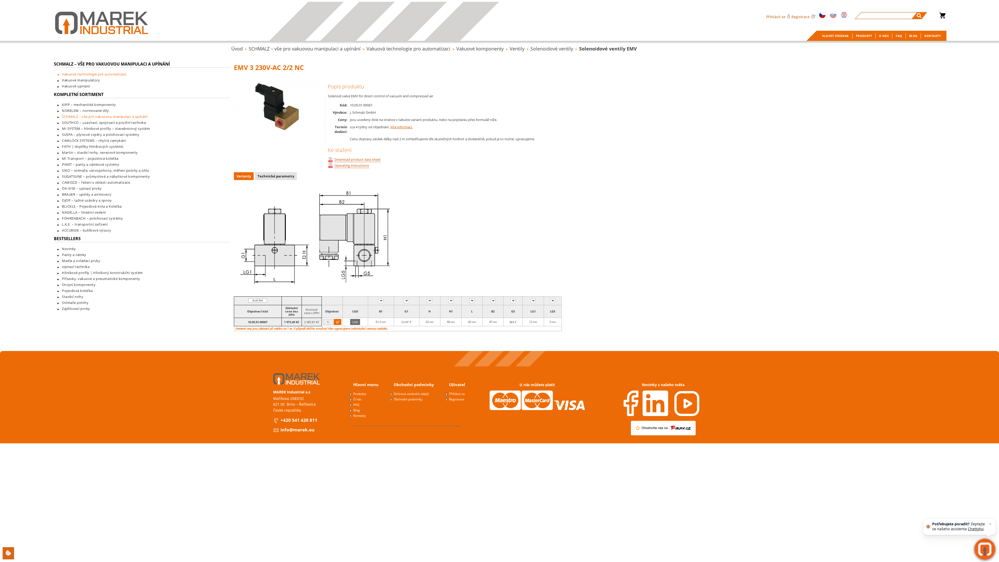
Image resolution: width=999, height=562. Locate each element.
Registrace (800, 16)
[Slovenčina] (832, 15)
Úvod (237, 49)
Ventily (517, 49)
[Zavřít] (990, 524)
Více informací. (401, 127)
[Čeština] (821, 15)
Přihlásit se (775, 16)
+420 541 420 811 (298, 420)
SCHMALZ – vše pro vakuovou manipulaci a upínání (305, 49)
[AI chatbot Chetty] (985, 549)
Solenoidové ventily (551, 49)
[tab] (244, 176)
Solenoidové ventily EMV (608, 49)
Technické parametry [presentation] (276, 176)
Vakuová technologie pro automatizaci (408, 49)
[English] (843, 15)
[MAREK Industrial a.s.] (101, 23)
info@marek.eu (297, 430)
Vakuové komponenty (480, 49)
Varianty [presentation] (243, 176)
